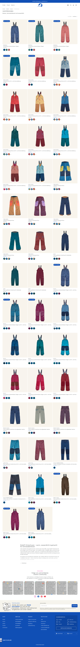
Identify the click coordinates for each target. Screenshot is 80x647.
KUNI (54, 254)
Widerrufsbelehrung (45, 625)
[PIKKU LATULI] (40, 484)
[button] (75, 16)
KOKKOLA (5, 45)
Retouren (71, 619)
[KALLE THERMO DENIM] (14, 484)
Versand (60, 624)
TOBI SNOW (55, 184)
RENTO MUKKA (6, 428)
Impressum (43, 623)
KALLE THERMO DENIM (7, 497)
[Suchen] (70, 5)
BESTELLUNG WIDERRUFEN (66, 628)
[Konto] (73, 5)
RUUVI (54, 288)
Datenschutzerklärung (61, 609)
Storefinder (17, 625)
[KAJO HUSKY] (65, 66)
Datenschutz (43, 621)
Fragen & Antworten (32, 619)
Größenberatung (31, 625)
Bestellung (30, 623)
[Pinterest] (41, 596)
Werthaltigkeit (18, 623)
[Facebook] (38, 596)
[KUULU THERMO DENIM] (65, 449)
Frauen (3, 621)
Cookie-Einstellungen (45, 627)
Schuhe (4, 625)
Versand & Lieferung (32, 621)
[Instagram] (35, 596)
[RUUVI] (65, 310)
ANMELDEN (74, 605)
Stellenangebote (18, 627)
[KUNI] (65, 240)
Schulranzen (4, 627)
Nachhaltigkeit (18, 621)
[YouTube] (45, 596)
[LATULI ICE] (14, 449)
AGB (42, 619)
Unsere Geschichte (19, 619)
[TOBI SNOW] (65, 171)
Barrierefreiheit (44, 629)
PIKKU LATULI (31, 497)
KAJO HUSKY (5, 114)
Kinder (3, 619)
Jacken (3, 623)
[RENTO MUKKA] (14, 414)
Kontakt (60, 619)
